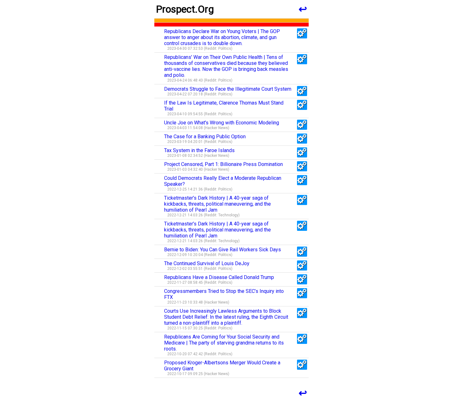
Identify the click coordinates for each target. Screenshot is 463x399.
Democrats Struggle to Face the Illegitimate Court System (227, 89)
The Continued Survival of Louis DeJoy (206, 263)
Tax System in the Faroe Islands (199, 150)
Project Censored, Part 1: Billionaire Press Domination (223, 164)
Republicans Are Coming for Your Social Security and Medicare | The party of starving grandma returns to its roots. (224, 343)
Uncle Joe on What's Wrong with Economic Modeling (221, 123)
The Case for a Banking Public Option (205, 137)
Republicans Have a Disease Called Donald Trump (219, 277)
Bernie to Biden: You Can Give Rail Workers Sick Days (222, 250)
